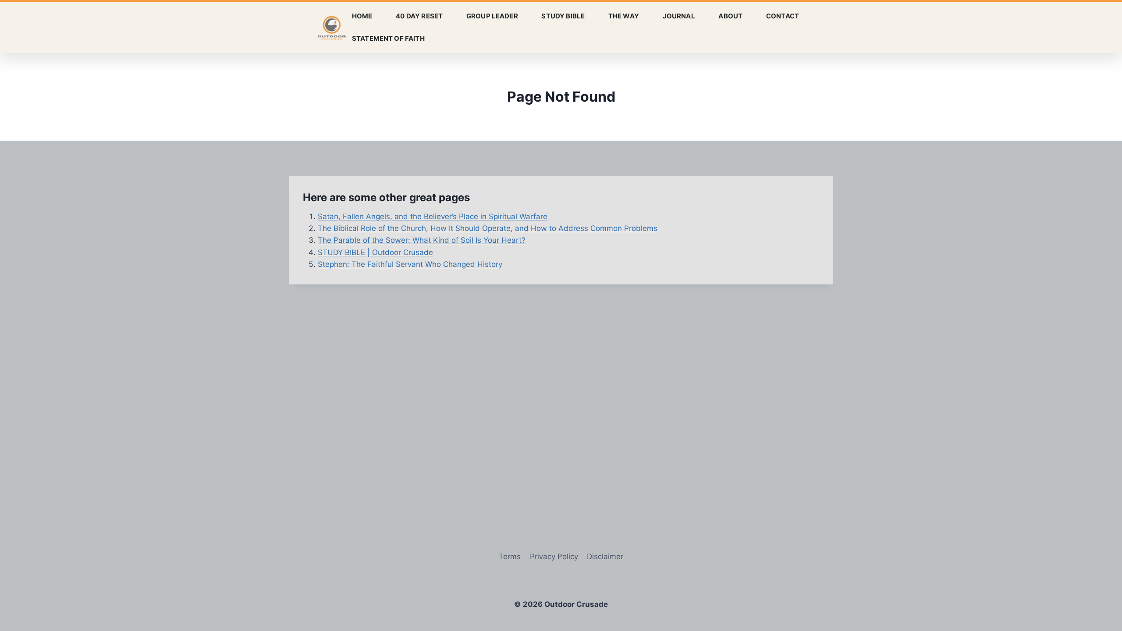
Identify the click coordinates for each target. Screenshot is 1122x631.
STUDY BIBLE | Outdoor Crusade (375, 252)
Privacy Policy (554, 556)
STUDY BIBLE (563, 16)
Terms (510, 556)
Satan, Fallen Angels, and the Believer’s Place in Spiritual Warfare (432, 216)
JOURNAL (679, 16)
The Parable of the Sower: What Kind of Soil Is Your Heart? (421, 240)
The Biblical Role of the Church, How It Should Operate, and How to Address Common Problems (487, 228)
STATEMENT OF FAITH (388, 38)
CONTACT (782, 16)
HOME (362, 16)
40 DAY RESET (419, 16)
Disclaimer (605, 556)
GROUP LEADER (492, 16)
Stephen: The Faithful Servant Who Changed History (410, 264)
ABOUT (730, 16)
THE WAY (623, 16)
